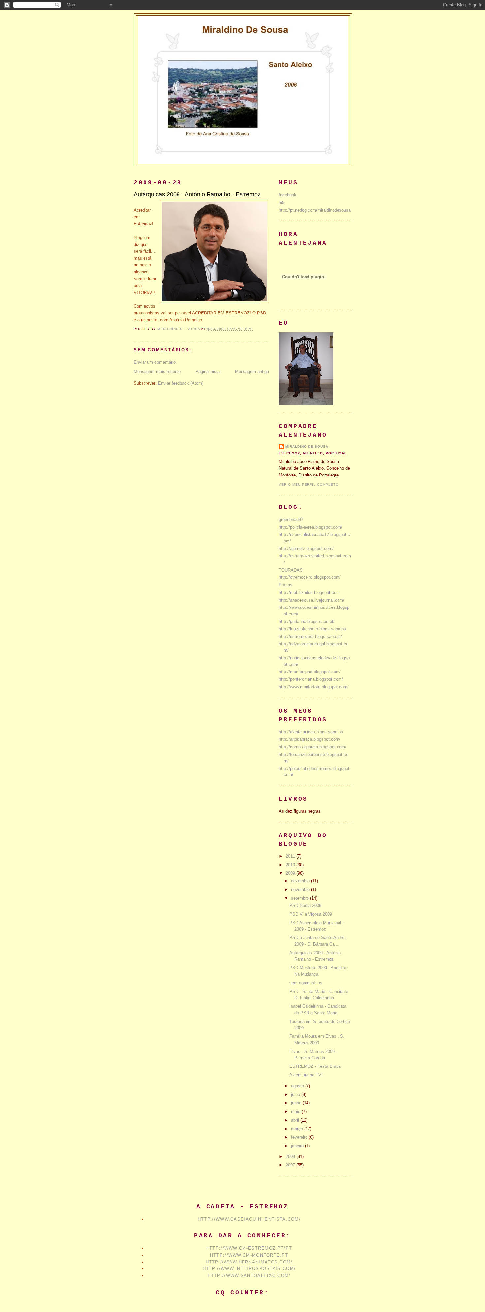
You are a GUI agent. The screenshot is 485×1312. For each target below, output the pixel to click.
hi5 (281, 202)
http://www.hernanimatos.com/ (249, 1262)
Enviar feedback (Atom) (180, 383)
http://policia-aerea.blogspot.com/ (310, 527)
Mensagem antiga (252, 371)
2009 (291, 873)
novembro (301, 889)
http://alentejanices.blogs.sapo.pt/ (311, 731)
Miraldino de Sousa (306, 446)
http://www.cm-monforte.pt (249, 1255)
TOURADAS (291, 570)
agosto (298, 1085)
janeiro (298, 1145)
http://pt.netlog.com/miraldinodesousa (315, 210)
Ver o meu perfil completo (309, 484)
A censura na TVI (306, 1074)
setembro (300, 898)
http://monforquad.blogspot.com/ (310, 671)
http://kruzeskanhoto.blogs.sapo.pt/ (312, 628)
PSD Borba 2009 (305, 905)
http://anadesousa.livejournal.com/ (311, 600)
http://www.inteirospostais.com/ (249, 1268)
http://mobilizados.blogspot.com (309, 592)
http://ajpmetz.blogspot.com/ (306, 548)
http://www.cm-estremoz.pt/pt (249, 1248)
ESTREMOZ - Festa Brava (315, 1066)
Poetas (285, 584)
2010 (291, 864)
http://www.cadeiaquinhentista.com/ (249, 1219)
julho (296, 1094)
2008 (291, 1156)
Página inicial (208, 371)
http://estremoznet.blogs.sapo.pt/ (310, 636)
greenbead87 (291, 519)
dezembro (301, 880)
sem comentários (305, 982)
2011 (291, 856)
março (297, 1128)
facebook (287, 194)
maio (296, 1111)
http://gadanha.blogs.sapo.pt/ (307, 621)
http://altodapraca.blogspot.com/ (309, 739)
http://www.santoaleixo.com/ (249, 1275)
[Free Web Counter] (242, 1304)
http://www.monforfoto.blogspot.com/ (314, 686)
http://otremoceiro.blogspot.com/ (310, 577)
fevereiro (300, 1137)
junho (297, 1102)
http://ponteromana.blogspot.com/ (311, 679)
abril (295, 1120)
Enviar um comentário (155, 362)
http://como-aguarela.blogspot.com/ (312, 746)
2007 (291, 1165)
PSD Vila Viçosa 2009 (310, 914)
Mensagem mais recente (157, 371)
